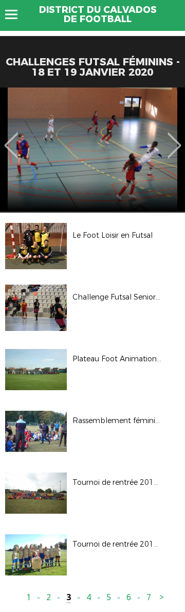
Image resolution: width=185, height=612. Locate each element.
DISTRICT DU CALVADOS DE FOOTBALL (98, 14)
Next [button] (174, 138)
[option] (92, 149)
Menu (16, 14)
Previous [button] (11, 138)
